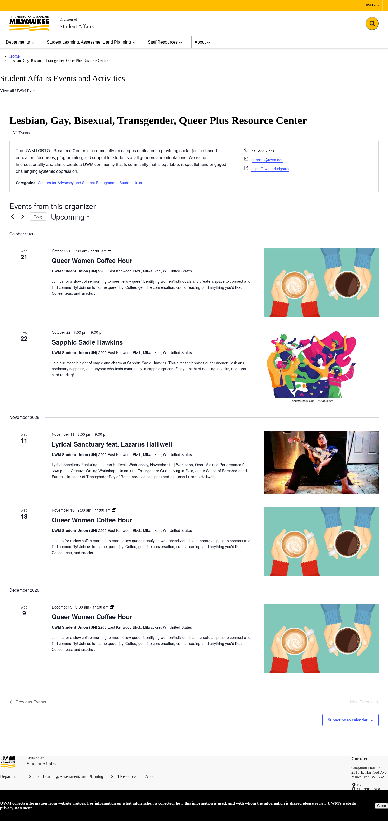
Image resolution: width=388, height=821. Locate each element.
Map (360, 785)
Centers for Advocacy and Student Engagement (77, 182)
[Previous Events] (12, 217)
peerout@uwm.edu (267, 159)
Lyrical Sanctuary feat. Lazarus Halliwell (112, 443)
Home (14, 56)
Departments (18, 42)
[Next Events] (23, 217)
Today (38, 216)
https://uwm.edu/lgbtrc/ (270, 168)
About (200, 42)
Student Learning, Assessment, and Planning (89, 42)
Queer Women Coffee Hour (92, 260)
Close (381, 806)
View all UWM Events (19, 91)
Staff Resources (163, 42)
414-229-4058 (368, 789)
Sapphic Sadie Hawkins (89, 341)
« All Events (19, 133)
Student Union (131, 182)
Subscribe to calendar (347, 719)
